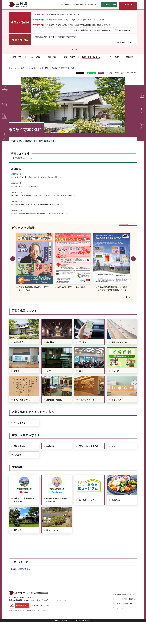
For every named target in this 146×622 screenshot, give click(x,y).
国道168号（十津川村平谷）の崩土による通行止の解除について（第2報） (77, 20)
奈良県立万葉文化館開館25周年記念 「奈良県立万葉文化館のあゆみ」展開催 (43, 195)
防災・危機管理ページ (126, 30)
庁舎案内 (43, 610)
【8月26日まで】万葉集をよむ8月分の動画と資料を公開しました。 (39, 177)
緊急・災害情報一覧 (83, 30)
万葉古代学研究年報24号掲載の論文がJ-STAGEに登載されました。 (39, 214)
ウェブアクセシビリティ (124, 603)
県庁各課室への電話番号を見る (23, 610)
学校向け (50, 446)
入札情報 (17, 455)
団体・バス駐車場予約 (88, 446)
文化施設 (53, 68)
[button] (66, 4)
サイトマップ (120, 608)
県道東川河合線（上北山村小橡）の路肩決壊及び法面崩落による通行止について (79, 25)
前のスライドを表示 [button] (12, 258)
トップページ (14, 68)
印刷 (101, 73)
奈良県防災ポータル (127, 42)
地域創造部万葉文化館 (21, 569)
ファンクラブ (19, 423)
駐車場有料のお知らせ (22, 158)
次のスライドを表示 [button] (133, 258)
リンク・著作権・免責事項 (125, 599)
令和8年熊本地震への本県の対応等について (65, 14)
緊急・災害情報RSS (104, 30)
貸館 (113, 446)
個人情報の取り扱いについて (126, 594)
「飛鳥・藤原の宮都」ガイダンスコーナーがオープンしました (37, 204)
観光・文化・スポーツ (29, 68)
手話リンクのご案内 (41, 605)
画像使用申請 (19, 446)
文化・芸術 (44, 68)
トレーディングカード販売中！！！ (27, 186)
